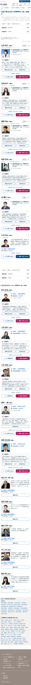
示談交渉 (24, 640)
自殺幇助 (3, 627)
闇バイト (11, 638)
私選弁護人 (25, 642)
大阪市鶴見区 (4, 611)
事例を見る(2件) (8, 221)
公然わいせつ (11, 625)
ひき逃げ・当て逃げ (5, 631)
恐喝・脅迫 (10, 632)
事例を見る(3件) (8, 388)
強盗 (19, 627)
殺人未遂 (23, 625)
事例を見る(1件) (8, 313)
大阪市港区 (3, 604)
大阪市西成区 (18, 610)
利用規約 (20, 659)
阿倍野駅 (5, 491)
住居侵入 (11, 629)
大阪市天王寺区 (21, 406)
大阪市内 (3, 601)
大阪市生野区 (4, 608)
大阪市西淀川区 (4, 606)
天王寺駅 (15, 408)
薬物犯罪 (23, 631)
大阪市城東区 (16, 608)
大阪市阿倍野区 (21, 293)
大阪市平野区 (18, 611)
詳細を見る (15, 495)
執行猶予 (3, 640)
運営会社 (5, 675)
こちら (11, 39)
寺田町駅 (5, 539)
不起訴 (2, 642)
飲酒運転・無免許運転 (19, 629)
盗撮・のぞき (4, 625)
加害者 (2, 620)
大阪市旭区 (10, 608)
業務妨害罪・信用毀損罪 (16, 636)
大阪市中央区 (4, 613)
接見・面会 (7, 642)
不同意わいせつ (4, 623)
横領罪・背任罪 (24, 627)
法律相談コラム (7, 661)
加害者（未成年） (9, 620)
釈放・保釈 (18, 640)
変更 (28, 23)
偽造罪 (2, 629)
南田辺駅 (15, 295)
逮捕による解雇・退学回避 (16, 642)
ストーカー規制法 (20, 632)
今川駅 (5, 250)
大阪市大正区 (10, 604)
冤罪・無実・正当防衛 (11, 640)
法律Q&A (5, 659)
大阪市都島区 (4, 602)
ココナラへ (4, 1)
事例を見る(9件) (8, 107)
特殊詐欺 (15, 627)
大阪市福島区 (11, 602)
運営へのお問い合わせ (9, 667)
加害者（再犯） (16, 620)
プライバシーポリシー (24, 661)
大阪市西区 (23, 602)
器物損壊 (7, 629)
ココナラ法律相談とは (9, 657)
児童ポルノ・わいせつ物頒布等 (15, 621)
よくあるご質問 (7, 665)
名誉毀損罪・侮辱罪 (5, 636)
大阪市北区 (24, 611)
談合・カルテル (4, 638)
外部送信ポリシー (22, 663)
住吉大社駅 (15, 446)
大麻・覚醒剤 (4, 632)
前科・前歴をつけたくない (7, 643)
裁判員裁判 (20, 643)
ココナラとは (6, 663)
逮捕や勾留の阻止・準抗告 (19, 638)
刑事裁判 (16, 643)
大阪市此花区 (17, 602)
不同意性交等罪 (21, 623)
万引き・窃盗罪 (9, 627)
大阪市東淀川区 (12, 606)
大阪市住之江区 (21, 444)
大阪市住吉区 (4, 610)
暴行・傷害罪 (17, 625)
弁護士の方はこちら (24, 1)
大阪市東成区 (19, 606)
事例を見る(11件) (8, 69)
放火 (14, 632)
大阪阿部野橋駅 (16, 333)
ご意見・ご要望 (22, 657)
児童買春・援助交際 (13, 623)
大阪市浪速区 (24, 604)
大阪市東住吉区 (16, 49)
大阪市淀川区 (25, 610)
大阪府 (5, 249)
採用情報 (5, 678)
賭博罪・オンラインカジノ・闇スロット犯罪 (11, 634)
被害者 (22, 620)
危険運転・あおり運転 (16, 631)
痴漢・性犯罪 (4, 621)
